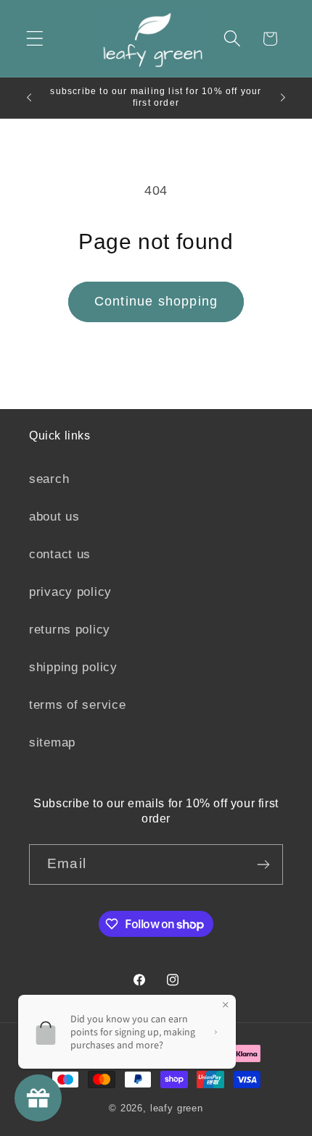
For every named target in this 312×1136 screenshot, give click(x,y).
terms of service (77, 705)
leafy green (176, 1108)
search (49, 479)
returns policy (69, 629)
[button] (35, 39)
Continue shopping (156, 301)
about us (54, 516)
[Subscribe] (263, 864)
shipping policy (73, 667)
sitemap (52, 742)
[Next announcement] (283, 98)
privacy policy (70, 592)
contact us (60, 554)
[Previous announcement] (29, 98)
